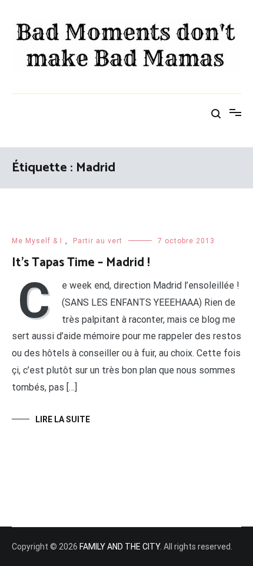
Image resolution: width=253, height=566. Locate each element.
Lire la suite (62, 419)
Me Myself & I (37, 241)
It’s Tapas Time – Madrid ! (81, 263)
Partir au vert (97, 241)
